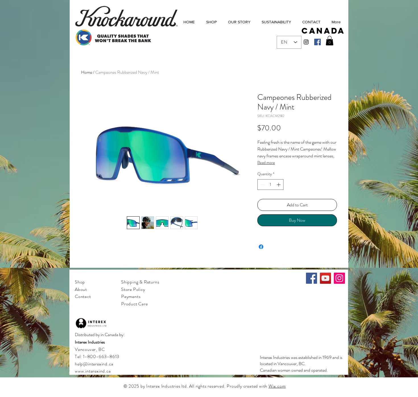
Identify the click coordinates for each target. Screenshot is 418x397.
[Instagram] (339, 278)
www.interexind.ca (93, 371)
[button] (330, 40)
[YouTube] (325, 278)
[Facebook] (317, 42)
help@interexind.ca (94, 364)
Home (86, 72)
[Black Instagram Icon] (306, 42)
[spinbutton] (270, 185)
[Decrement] (261, 185)
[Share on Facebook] (261, 246)
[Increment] (279, 185)
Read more (266, 162)
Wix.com (277, 386)
